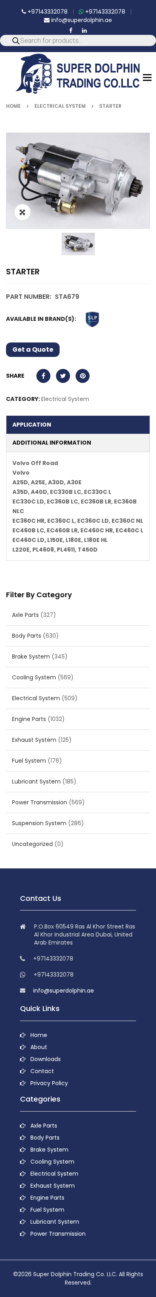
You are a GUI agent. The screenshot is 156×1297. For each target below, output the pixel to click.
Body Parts (26, 636)
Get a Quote (32, 349)
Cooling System (34, 677)
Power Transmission (39, 802)
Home (13, 106)
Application (31, 425)
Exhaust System (34, 740)
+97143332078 (47, 12)
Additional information (51, 443)
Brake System (31, 657)
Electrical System (60, 106)
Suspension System (39, 823)
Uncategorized (32, 844)
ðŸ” (22, 212)
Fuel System (29, 761)
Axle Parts (25, 615)
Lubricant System (36, 781)
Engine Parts (29, 719)
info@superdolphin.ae (81, 20)
